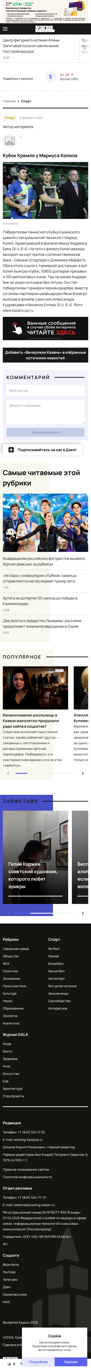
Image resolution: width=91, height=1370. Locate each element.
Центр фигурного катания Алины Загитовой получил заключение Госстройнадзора (31, 46)
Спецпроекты (13, 1096)
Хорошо (70, 1362)
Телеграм (10, 1279)
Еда (5, 1081)
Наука (7, 1001)
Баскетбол (56, 971)
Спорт (26, 101)
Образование (13, 1008)
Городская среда (16, 948)
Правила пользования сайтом (26, 1169)
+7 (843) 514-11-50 (31, 1132)
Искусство (11, 1073)
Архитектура (12, 1088)
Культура (10, 993)
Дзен (6, 1287)
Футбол (54, 948)
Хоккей (53, 956)
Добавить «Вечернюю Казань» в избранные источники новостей (45, 355)
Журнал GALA (15, 1034)
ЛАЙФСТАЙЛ (20, 801)
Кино (6, 1066)
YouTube (9, 1272)
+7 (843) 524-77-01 (32, 1197)
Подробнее (38, 1362)
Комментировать (46, 432)
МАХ (6, 1302)
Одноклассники (15, 1294)
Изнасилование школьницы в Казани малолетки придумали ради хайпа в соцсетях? (31, 721)
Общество (11, 956)
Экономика (11, 978)
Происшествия (14, 986)
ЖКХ (6, 963)
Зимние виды (58, 993)
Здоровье (10, 1058)
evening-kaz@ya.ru (28, 1139)
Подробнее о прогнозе (18, 78)
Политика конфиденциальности (27, 1177)
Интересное (57, 1008)
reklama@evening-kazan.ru (34, 1205)
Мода (7, 1043)
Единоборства (59, 1001)
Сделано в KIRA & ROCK (20, 1344)
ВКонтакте (11, 1264)
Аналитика (11, 1023)
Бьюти (7, 1051)
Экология (10, 1016)
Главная (9, 101)
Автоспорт (56, 978)
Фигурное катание (62, 986)
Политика (10, 971)
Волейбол (55, 963)
